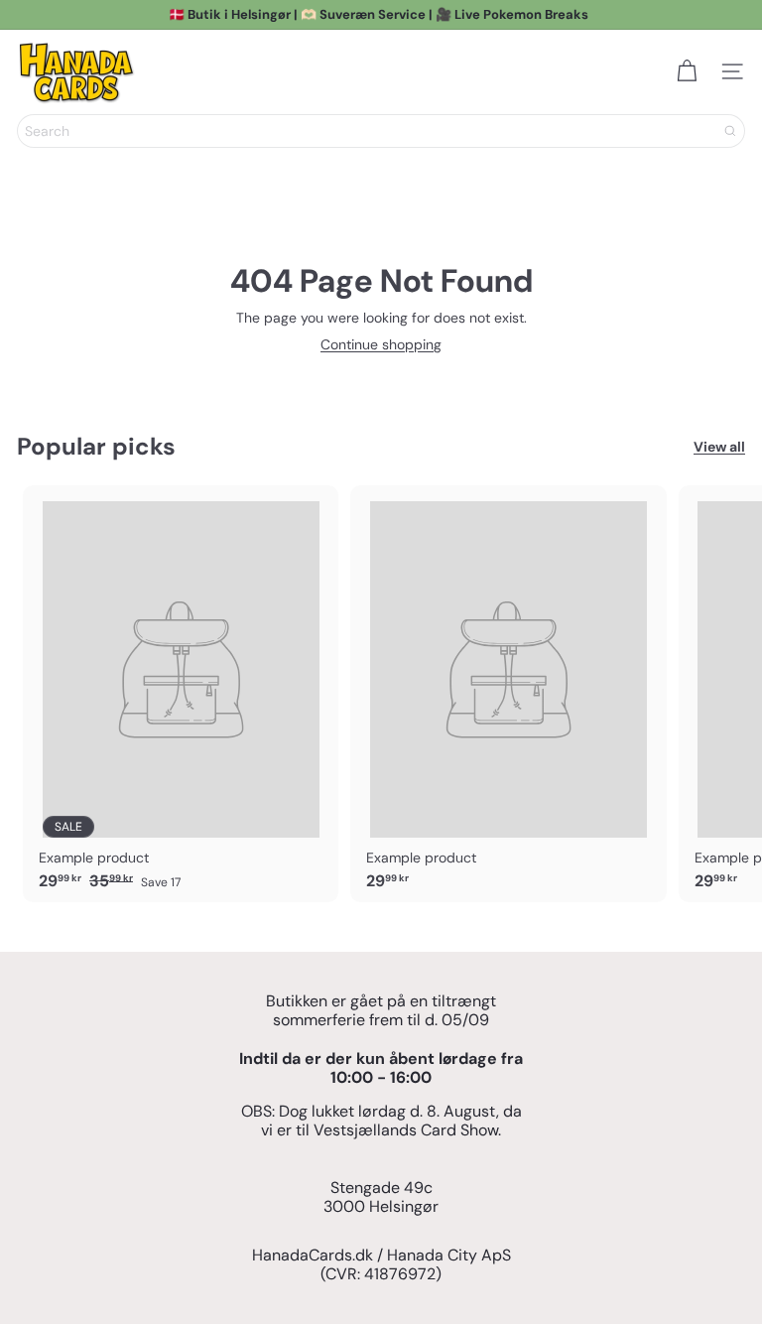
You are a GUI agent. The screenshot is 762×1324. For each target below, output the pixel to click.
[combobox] (381, 131)
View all (719, 447)
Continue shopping (381, 344)
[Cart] (686, 71)
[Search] (730, 131)
